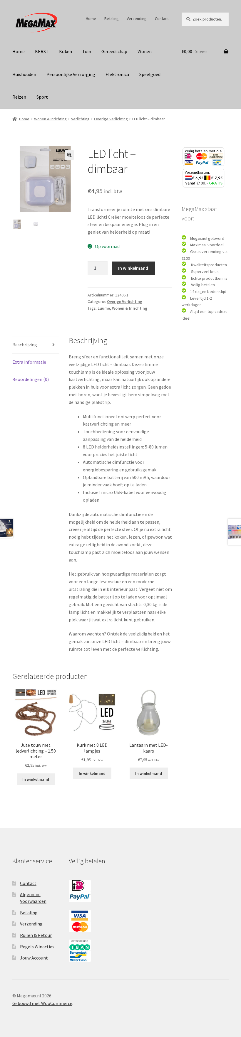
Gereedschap (114, 51)
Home (91, 18)
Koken (65, 51)
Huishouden (24, 74)
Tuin (86, 51)
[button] (69, 155)
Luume (104, 308)
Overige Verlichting (111, 119)
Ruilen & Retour (36, 935)
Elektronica (117, 74)
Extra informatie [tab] (29, 362)
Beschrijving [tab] (24, 345)
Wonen (145, 51)
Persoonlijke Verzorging (70, 74)
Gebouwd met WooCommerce (42, 1003)
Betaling (111, 18)
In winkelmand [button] (35, 779)
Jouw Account (34, 958)
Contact (162, 18)
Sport (42, 97)
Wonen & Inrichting (50, 119)
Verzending (137, 18)
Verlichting (80, 119)
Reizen (19, 97)
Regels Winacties (37, 947)
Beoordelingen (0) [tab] (30, 379)
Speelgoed (149, 74)
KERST (42, 51)
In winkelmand (133, 268)
